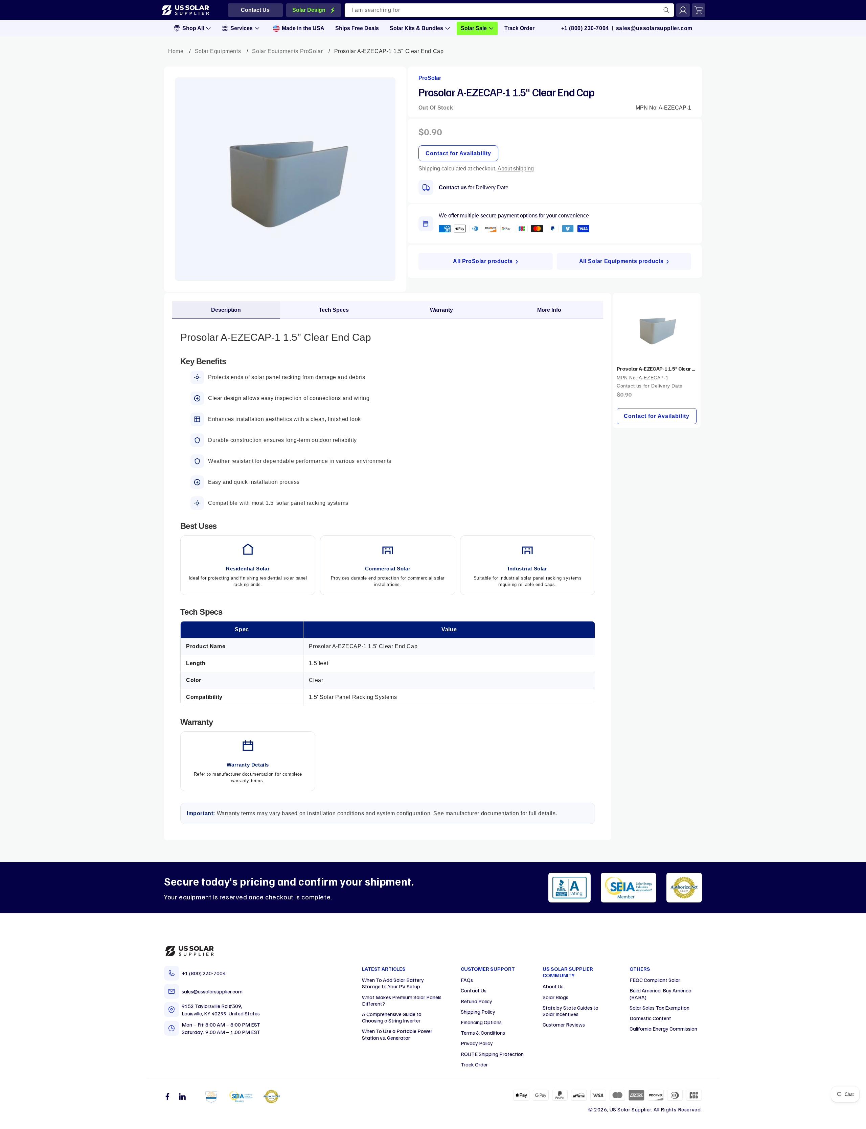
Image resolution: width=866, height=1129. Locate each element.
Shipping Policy (478, 1011)
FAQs (467, 980)
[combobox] (509, 10)
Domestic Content (650, 1018)
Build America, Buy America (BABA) (660, 993)
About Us (553, 986)
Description (226, 310)
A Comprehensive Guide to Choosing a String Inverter (391, 1017)
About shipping (516, 168)
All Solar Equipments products (621, 261)
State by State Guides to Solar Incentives (570, 1010)
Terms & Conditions (483, 1032)
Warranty (441, 310)
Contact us (453, 187)
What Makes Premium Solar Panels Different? (401, 1000)
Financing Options (481, 1022)
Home (175, 51)
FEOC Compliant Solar (655, 980)
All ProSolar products (483, 261)
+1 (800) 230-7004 (585, 28)
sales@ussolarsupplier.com (654, 28)
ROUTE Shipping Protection (492, 1054)
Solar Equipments (218, 51)
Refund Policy (476, 1001)
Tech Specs (334, 310)
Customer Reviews (564, 1024)
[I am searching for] (666, 10)
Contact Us (473, 990)
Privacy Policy (477, 1043)
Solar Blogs (555, 997)
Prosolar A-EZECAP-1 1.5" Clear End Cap (657, 368)
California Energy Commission (663, 1028)
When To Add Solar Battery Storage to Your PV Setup (393, 983)
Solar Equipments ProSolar (287, 51)
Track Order (474, 1064)
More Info (549, 310)
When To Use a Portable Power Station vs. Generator (397, 1034)
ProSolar (429, 78)
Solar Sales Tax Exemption (659, 1007)
